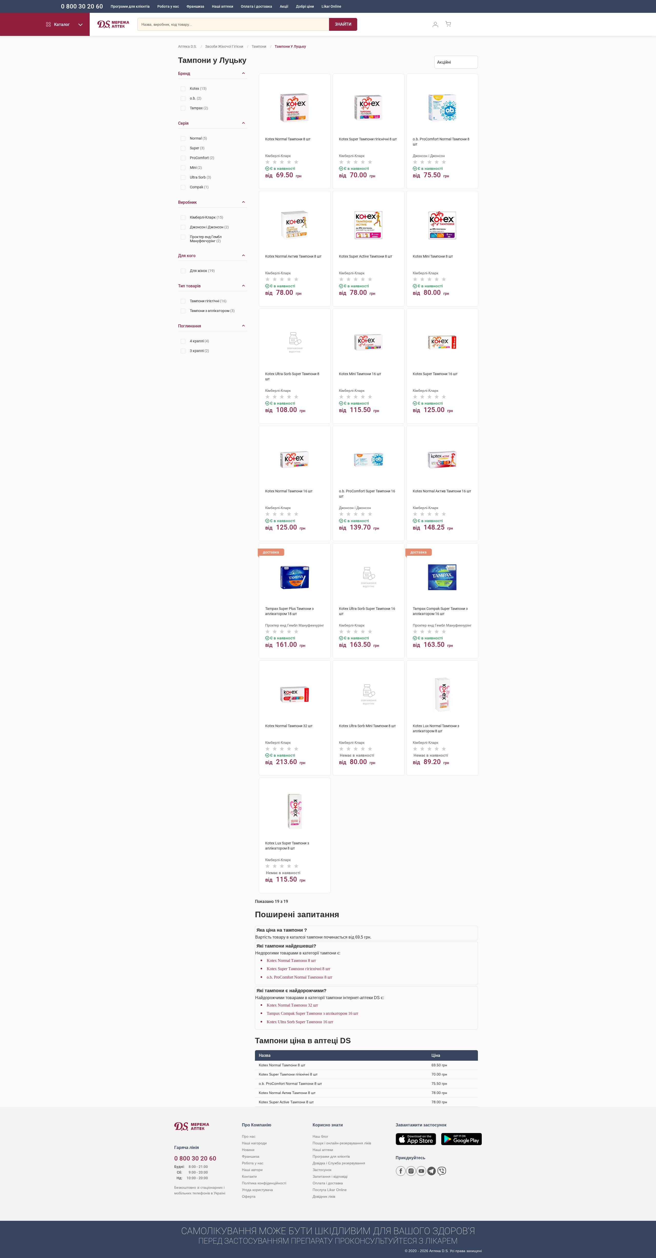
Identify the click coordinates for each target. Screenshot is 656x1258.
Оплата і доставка (256, 6)
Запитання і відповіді (330, 1176)
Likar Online (331, 6)
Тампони (259, 46)
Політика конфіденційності (264, 1183)
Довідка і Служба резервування (339, 1163)
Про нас (248, 1136)
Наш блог (320, 1136)
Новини (248, 1150)
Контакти (249, 1176)
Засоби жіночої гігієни (224, 46)
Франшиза (195, 6)
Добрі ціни (305, 6)
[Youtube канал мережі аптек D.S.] (421, 1171)
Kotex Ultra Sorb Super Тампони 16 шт (300, 1022)
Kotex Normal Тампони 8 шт (291, 960)
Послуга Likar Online (330, 1190)
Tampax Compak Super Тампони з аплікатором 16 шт (312, 1013)
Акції (284, 6)
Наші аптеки (222, 6)
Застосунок (322, 1170)
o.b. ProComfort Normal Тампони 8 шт (299, 977)
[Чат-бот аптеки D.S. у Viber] (442, 1171)
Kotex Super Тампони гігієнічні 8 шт (298, 969)
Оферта (248, 1196)
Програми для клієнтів (130, 6)
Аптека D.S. (187, 46)
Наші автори (252, 1170)
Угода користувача (257, 1190)
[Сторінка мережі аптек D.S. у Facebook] (401, 1171)
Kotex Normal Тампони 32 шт (292, 1005)
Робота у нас (168, 6)
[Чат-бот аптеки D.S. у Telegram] (431, 1171)
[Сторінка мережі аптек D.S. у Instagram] (411, 1171)
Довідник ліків (324, 1196)
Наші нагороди (254, 1143)
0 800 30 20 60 (82, 6)
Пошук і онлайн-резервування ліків (342, 1143)
